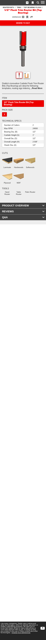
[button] (27, 2)
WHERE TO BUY (23, 23)
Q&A (5, 217)
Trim (19, 7)
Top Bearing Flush (32, 7)
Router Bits (8, 7)
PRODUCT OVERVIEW (15, 205)
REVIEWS (8, 211)
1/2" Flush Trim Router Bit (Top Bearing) (19, 103)
